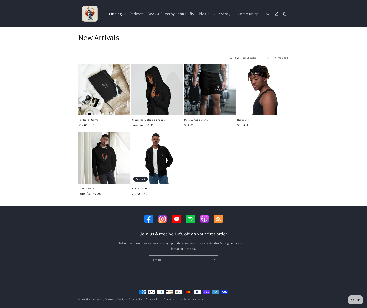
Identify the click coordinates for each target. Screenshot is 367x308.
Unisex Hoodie (86, 188)
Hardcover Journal (88, 119)
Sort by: (234, 57)
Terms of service (172, 299)
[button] (117, 14)
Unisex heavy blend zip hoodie (148, 119)
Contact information (194, 299)
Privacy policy (153, 299)
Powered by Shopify (115, 299)
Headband (243, 119)
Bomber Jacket (139, 188)
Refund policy (135, 299)
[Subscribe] (213, 259)
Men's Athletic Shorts (196, 119)
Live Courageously (95, 299)
